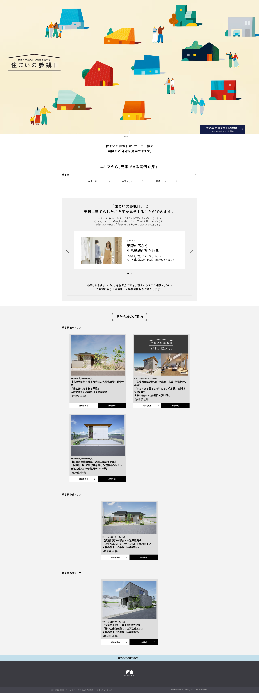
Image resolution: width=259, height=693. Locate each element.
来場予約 (111, 405)
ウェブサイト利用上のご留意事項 (80, 690)
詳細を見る (83, 405)
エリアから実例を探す (128, 658)
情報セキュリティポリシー (107, 690)
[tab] (131, 273)
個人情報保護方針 (58, 690)
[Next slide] (191, 250)
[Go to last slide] (67, 250)
